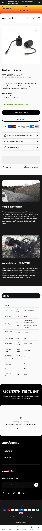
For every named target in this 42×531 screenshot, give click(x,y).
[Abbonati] (36, 485)
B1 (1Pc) (6, 97)
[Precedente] (3, 2)
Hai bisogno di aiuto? (33, 167)
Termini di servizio (32, 519)
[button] (21, 77)
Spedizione (18, 522)
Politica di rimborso (9, 519)
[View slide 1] (17, 429)
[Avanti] (39, 2)
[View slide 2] (20, 429)
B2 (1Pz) (16, 97)
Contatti (24, 522)
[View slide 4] (24, 429)
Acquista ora (21, 119)
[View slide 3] (22, 429)
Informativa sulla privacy (21, 519)
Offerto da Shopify (26, 517)
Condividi (8, 167)
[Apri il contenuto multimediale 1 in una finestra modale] (36, 30)
